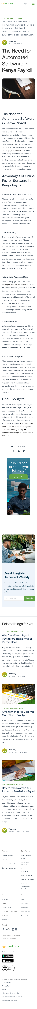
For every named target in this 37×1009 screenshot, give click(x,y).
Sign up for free (18, 477)
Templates (24, 907)
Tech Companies (26, 875)
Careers (4, 903)
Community (5, 915)
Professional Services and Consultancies (25, 886)
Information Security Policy (11, 993)
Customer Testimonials (9, 911)
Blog (22, 899)
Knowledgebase (26, 912)
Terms (4, 989)
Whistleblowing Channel (9, 1000)
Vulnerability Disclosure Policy (12, 996)
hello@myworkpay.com (9, 938)
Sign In (26, 4)
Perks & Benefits (7, 855)
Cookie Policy (6, 982)
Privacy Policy (6, 986)
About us (5, 899)
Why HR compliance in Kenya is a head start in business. (17, 432)
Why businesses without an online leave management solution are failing (17, 426)
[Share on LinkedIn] (18, 451)
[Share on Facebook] (13, 451)
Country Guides (26, 916)
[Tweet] (23, 451)
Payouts (4, 860)
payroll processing (15, 150)
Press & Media (6, 907)
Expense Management (9, 868)
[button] (33, 3)
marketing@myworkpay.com (11, 935)
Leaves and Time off (8, 864)
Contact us (5, 919)
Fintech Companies (27, 879)
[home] (11, 4)
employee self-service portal (14, 284)
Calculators (24, 903)
